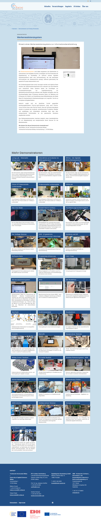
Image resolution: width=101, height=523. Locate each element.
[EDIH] (35, 514)
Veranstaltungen (57, 6)
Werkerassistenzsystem (27, 71)
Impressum (22, 502)
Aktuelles (47, 6)
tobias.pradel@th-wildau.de (17, 495)
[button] (50, 58)
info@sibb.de (75, 492)
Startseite (14, 28)
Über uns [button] (85, 6)
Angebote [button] (68, 6)
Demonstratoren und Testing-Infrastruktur (29, 28)
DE (88, 1)
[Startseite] (17, 6)
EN (90, 1)
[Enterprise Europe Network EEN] (18, 514)
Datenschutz (13, 502)
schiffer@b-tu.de (35, 487)
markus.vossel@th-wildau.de (17, 490)
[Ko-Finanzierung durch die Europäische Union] (52, 514)
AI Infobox (77, 6)
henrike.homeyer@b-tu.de (37, 495)
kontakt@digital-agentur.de (58, 483)
